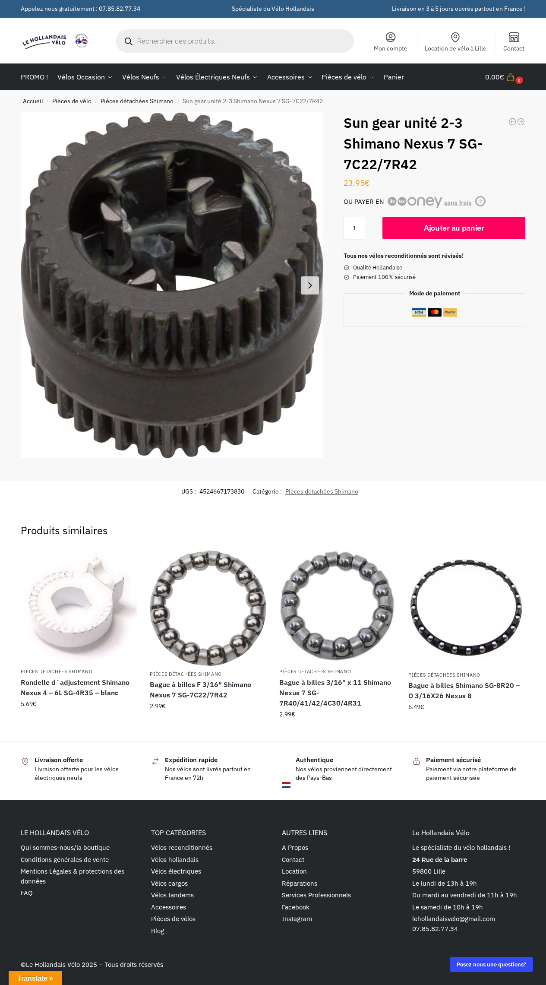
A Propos (295, 847)
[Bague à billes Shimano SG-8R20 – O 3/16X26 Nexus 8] (466, 608)
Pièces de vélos (173, 919)
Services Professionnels (316, 895)
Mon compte (390, 48)
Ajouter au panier (454, 228)
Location (294, 871)
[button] (505, 77)
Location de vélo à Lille (455, 48)
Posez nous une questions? (491, 964)
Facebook (295, 907)
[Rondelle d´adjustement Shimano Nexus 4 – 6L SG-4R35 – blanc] (79, 606)
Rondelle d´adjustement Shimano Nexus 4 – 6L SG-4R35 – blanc (75, 687)
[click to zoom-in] (172, 285)
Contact (513, 48)
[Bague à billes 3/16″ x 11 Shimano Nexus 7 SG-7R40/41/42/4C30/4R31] (337, 606)
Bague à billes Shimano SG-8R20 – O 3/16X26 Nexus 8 (464, 690)
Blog (157, 931)
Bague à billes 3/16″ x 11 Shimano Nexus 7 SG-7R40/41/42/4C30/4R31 (335, 692)
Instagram (297, 919)
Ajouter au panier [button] (78, 722)
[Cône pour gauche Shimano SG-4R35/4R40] (512, 121)
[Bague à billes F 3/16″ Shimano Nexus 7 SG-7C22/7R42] (208, 608)
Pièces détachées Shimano (137, 101)
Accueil (33, 101)
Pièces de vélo (72, 101)
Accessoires (168, 907)
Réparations (299, 883)
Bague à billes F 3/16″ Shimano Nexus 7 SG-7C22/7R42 (200, 689)
